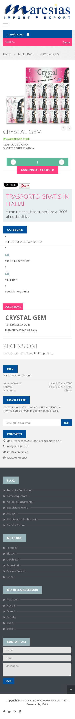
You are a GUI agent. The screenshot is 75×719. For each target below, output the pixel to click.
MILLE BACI (25, 54)
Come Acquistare (17, 496)
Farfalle (11, 617)
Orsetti (11, 611)
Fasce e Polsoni (16, 571)
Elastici (11, 553)
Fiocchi (11, 605)
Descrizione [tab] (13, 306)
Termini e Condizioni (19, 490)
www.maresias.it (17, 458)
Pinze (10, 577)
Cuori (10, 623)
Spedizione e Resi (18, 507)
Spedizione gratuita (17, 291)
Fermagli (12, 547)
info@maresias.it (17, 452)
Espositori (13, 565)
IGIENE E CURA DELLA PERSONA (23, 242)
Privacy (11, 513)
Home (7, 54)
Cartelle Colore (16, 525)
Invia (66, 423)
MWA (45, 704)
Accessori (12, 599)
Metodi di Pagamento (20, 502)
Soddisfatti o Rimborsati (21, 519)
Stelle (10, 628)
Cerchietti (12, 559)
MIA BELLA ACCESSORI (18, 261)
